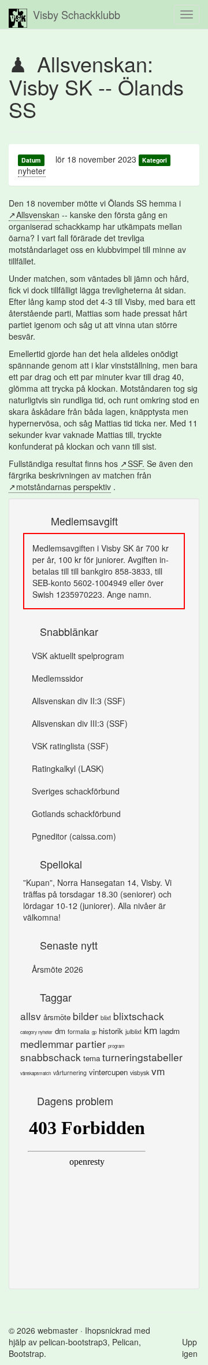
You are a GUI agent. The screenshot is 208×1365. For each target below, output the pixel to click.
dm (60, 1030)
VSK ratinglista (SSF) (70, 746)
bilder (85, 1016)
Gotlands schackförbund (76, 813)
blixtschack (138, 1016)
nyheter (32, 170)
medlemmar (46, 1043)
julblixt (133, 1031)
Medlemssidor (57, 678)
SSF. (136, 463)
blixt (106, 1017)
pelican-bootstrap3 (73, 1342)
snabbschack (50, 1057)
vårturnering (70, 1072)
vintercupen (108, 1071)
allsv (30, 1016)
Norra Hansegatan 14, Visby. (109, 882)
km (150, 1029)
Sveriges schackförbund (76, 791)
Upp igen (190, 1347)
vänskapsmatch (35, 1073)
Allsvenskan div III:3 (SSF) (80, 723)
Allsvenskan (38, 214)
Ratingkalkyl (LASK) (68, 768)
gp (94, 1032)
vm (158, 1071)
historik (111, 1030)
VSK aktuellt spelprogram (78, 655)
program (116, 1046)
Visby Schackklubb (76, 14)
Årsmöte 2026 (57, 969)
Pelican (125, 1342)
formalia (79, 1031)
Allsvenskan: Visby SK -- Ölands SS (96, 86)
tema (91, 1058)
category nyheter (36, 1032)
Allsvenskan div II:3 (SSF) (78, 701)
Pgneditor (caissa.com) (74, 836)
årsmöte (56, 1016)
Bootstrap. (27, 1353)
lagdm (169, 1030)
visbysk (139, 1072)
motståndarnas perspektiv (63, 486)
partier (91, 1043)
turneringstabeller (142, 1057)
